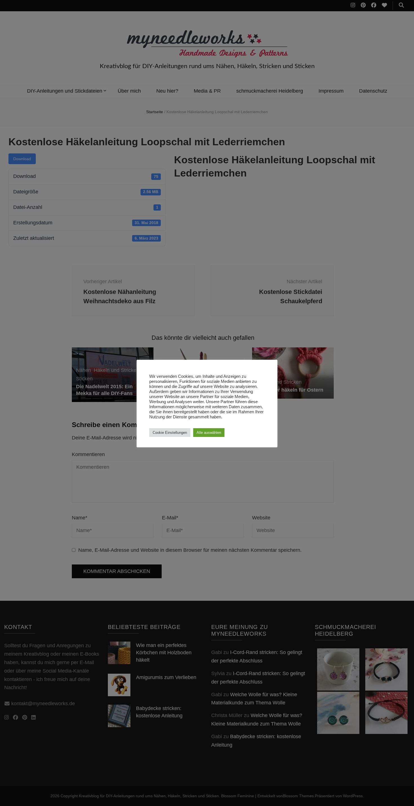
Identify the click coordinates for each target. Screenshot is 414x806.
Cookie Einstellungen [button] (170, 432)
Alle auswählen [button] (209, 432)
